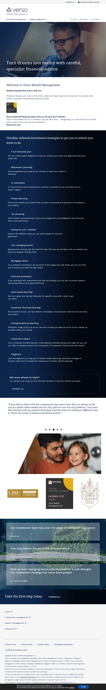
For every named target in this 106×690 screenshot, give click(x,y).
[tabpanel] (53, 416)
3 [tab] (53, 429)
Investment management (16, 617)
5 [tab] (61, 429)
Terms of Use (10, 644)
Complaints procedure (63, 644)
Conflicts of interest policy (16, 650)
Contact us (70, 2)
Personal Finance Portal (89, 2)
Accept (83, 687)
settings (71, 688)
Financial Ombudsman (28, 677)
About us (14, 536)
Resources (9, 629)
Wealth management (14, 623)
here (19, 125)
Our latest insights (19, 581)
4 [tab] (57, 429)
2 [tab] (49, 429)
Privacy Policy (26, 644)
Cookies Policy (43, 644)
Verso (7, 612)
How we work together (21, 557)
